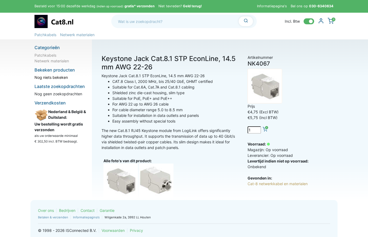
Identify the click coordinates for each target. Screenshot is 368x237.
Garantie (107, 210)
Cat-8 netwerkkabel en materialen (278, 183)
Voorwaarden (113, 230)
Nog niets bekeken (51, 77)
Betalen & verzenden (53, 217)
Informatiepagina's (272, 6)
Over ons (46, 210)
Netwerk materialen (51, 61)
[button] (45, 34)
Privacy (136, 230)
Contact (88, 210)
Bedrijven (67, 210)
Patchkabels (45, 55)
